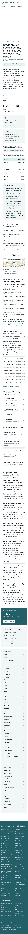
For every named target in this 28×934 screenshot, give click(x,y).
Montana (18, 859)
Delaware (5, 838)
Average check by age (10, 638)
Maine (4, 852)
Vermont (18, 888)
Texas (4, 884)
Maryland (19, 852)
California (9, 41)
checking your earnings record (13, 324)
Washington (19, 890)
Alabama (5, 829)
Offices (3, 6)
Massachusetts (6, 855)
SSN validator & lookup (10, 632)
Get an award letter (9, 643)
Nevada (18, 862)
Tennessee (19, 882)
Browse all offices (9, 621)
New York (19, 866)
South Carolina (20, 879)
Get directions (10, 125)
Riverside (15, 41)
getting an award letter (16, 321)
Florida (18, 838)
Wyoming (18, 895)
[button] (14, 262)
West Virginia (20, 893)
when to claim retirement (14, 326)
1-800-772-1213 (14, 136)
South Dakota (6, 882)
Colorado (5, 836)
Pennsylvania (6, 877)
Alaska (18, 829)
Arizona (18, 831)
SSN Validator (11, 6)
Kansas (18, 848)
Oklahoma (5, 875)
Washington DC (6, 893)
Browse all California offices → (11, 386)
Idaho (17, 843)
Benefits (19, 6)
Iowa (4, 848)
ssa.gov (13, 217)
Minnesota (5, 857)
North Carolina (6, 869)
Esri (13, 266)
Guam (17, 841)
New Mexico (6, 866)
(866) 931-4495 (12, 134)
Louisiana (19, 850)
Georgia (5, 841)
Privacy (3, 922)
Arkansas (5, 834)
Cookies (13, 922)
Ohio (18, 871)
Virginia (4, 890)
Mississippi (19, 857)
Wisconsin (5, 895)
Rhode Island (6, 879)
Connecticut (19, 836)
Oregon (18, 875)
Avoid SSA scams (19, 915)
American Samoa (7, 831)
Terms (8, 922)
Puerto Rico (19, 877)
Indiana (18, 845)
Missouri (5, 859)
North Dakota (20, 869)
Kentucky (5, 850)
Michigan (19, 855)
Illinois (4, 845)
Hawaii (4, 843)
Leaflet (6, 266)
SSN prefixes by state (10, 635)
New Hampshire (6, 864)
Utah (3, 888)
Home (4, 41)
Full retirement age (9, 641)
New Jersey (19, 864)
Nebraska (5, 862)
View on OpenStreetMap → (10, 273)
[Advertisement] (14, 24)
